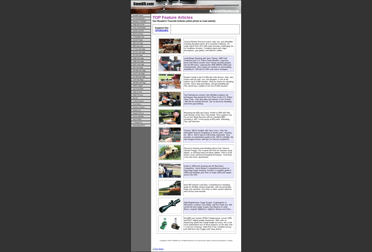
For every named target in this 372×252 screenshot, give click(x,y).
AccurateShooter (139, 18)
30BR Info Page (138, 61)
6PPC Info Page (138, 64)
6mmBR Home (138, 15)
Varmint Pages (138, 40)
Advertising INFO (139, 125)
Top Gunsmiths (138, 89)
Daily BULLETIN (138, 24)
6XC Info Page (138, 67)
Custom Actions (138, 101)
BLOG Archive (138, 34)
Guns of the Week (139, 28)
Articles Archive (138, 31)
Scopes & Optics (139, 107)
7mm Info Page (138, 80)
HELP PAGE (137, 119)
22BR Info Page (138, 58)
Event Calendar (138, 116)
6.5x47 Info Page (139, 73)
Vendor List (137, 110)
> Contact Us (137, 122)
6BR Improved (138, 46)
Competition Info (138, 37)
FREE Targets (138, 86)
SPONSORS (161, 30)
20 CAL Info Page (139, 52)
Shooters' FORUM (139, 21)
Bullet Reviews (138, 95)
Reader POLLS (138, 113)
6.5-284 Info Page (139, 76)
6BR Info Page (138, 43)
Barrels (135, 98)
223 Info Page (138, 55)
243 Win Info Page (139, 70)
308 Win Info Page (139, 83)
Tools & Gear (137, 92)
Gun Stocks (137, 104)
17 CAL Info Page (139, 49)
